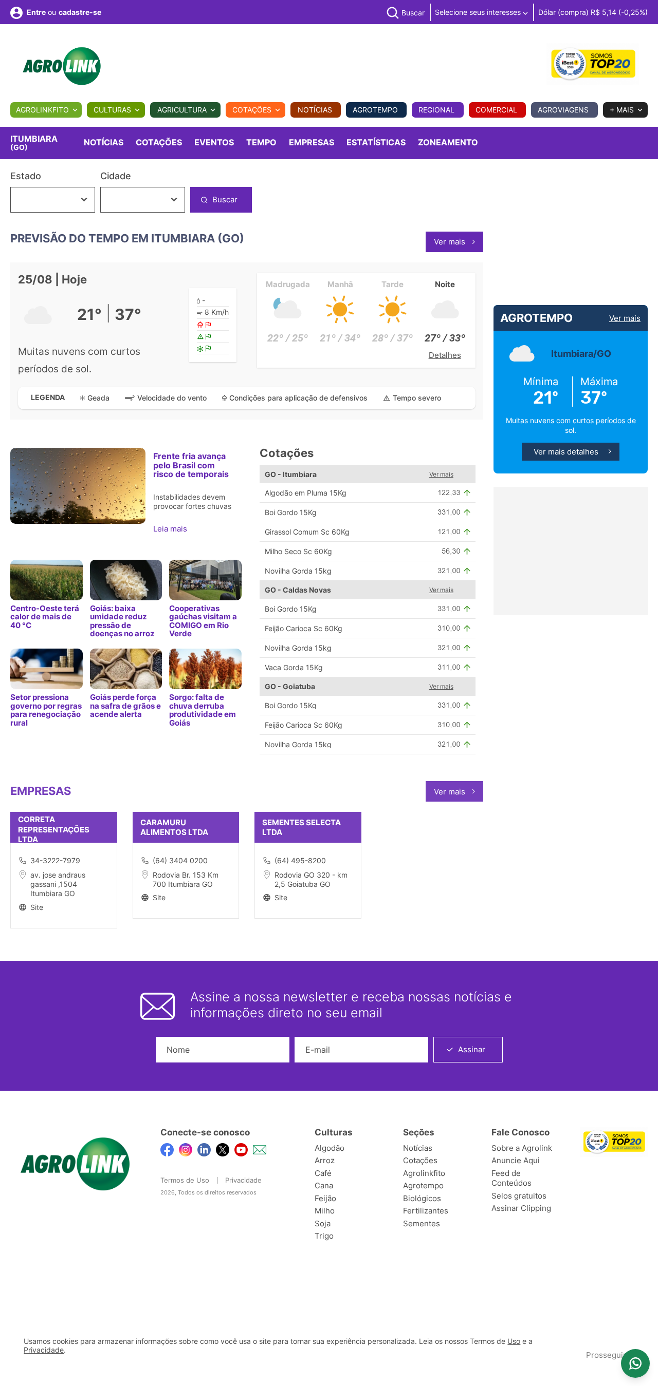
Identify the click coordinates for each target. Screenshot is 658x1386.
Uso (513, 1341)
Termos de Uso (184, 1180)
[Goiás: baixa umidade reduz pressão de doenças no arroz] (126, 580)
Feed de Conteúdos (511, 1178)
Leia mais (171, 529)
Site (36, 907)
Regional (436, 109)
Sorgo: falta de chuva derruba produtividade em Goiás (202, 709)
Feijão (325, 1198)
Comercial (496, 109)
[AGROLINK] (61, 66)
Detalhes (445, 355)
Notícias (315, 109)
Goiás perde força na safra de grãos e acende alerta (125, 705)
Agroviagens (563, 109)
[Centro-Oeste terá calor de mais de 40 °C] (46, 580)
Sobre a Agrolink (521, 1148)
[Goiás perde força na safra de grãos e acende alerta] (126, 669)
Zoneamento (448, 142)
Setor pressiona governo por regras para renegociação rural (46, 709)
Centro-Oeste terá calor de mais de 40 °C (44, 616)
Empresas (311, 142)
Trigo (324, 1236)
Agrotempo (375, 109)
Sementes (421, 1223)
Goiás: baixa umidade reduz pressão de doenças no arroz (122, 620)
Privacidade (243, 1180)
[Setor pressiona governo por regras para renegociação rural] (46, 669)
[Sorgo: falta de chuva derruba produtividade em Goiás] (205, 669)
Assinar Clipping (521, 1208)
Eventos (214, 142)
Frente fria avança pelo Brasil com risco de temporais (191, 465)
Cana (324, 1185)
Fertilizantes (425, 1211)
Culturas (112, 109)
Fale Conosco (520, 1132)
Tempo (261, 142)
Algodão (329, 1148)
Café (323, 1173)
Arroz (325, 1160)
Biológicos (422, 1198)
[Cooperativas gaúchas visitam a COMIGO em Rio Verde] (205, 580)
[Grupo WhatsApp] (635, 1363)
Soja (323, 1223)
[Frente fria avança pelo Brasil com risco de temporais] (77, 486)
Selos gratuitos (518, 1196)
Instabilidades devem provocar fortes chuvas (192, 501)
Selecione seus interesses (479, 12)
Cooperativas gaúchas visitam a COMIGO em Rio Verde (203, 620)
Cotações (251, 109)
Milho (325, 1211)
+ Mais (622, 109)
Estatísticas (376, 142)
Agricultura (182, 109)
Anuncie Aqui (515, 1160)
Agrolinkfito (42, 109)
